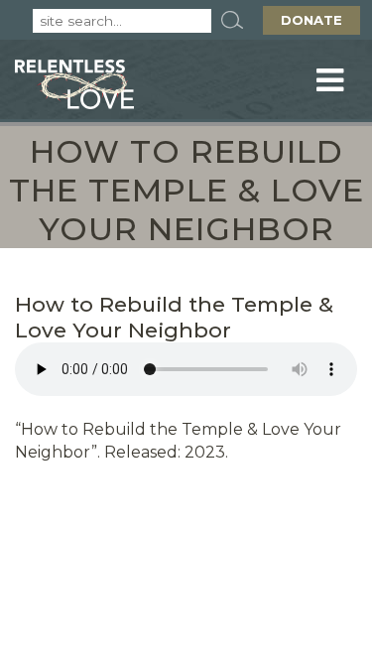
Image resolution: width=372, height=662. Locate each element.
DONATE (311, 20)
